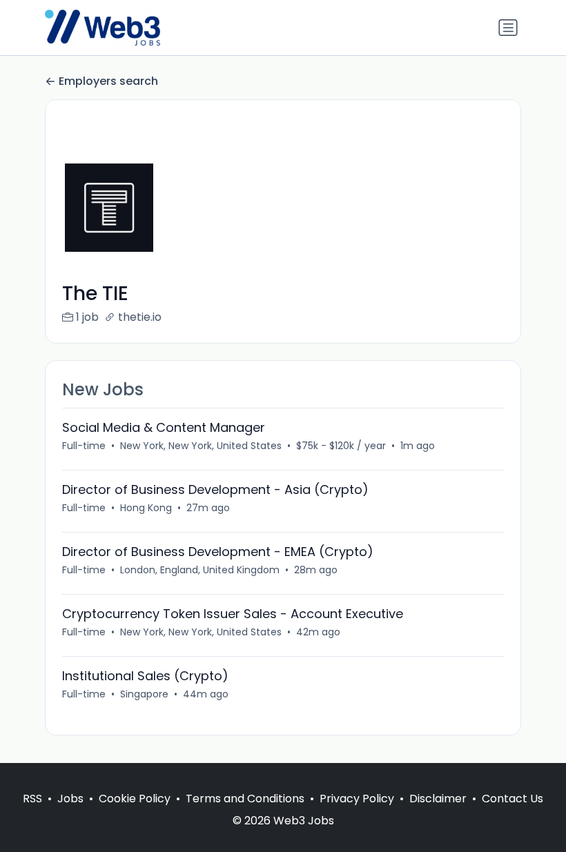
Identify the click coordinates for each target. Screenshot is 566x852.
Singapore (144, 694)
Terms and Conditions (245, 798)
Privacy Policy (357, 798)
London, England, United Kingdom (200, 570)
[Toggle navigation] (508, 27)
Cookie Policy (134, 798)
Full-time (84, 446)
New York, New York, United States (201, 446)
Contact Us (512, 798)
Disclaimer (438, 798)
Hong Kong (146, 508)
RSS (32, 798)
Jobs (70, 798)
